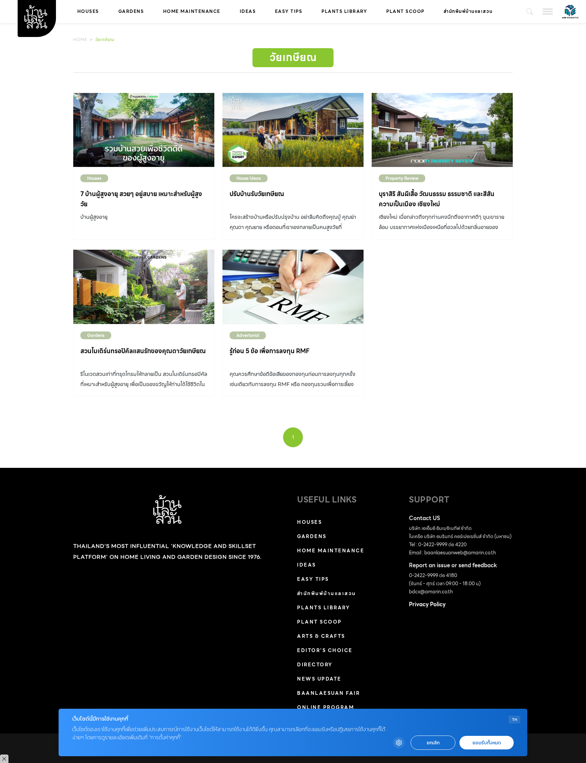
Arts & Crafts (321, 636)
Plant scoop (405, 11)
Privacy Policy (427, 604)
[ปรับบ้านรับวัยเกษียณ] (293, 130)
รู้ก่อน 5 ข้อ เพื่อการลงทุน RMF (270, 351)
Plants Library (344, 11)
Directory (315, 664)
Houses (88, 11)
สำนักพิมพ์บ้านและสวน (468, 11)
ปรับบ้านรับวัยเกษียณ (257, 194)
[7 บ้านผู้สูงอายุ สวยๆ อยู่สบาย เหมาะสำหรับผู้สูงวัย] (143, 130)
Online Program (325, 707)
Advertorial (247, 335)
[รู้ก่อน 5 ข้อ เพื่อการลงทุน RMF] (293, 287)
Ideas (248, 11)
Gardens (131, 11)
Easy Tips (288, 11)
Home (80, 39)
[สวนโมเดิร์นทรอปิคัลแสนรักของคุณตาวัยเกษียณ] (143, 287)
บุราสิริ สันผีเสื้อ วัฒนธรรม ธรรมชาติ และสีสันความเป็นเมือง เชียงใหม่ (436, 199)
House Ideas (248, 178)
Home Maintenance (191, 11)
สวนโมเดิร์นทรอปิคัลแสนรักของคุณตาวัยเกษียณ (143, 351)
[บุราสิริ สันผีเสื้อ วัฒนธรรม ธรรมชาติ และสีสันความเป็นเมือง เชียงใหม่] (442, 130)
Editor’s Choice (325, 650)
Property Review (402, 178)
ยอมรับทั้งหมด (486, 742)
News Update (319, 679)
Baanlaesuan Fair (328, 693)
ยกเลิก (433, 742)
